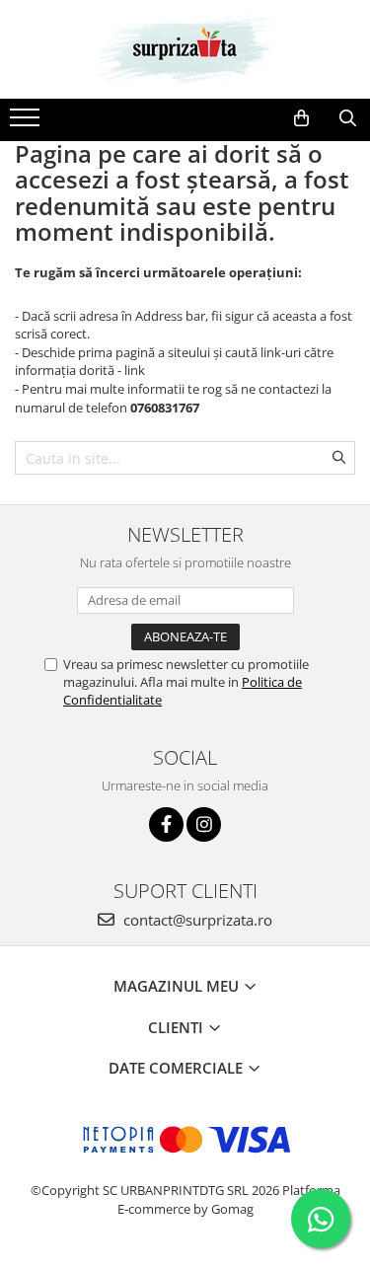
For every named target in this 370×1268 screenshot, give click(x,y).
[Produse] (27, 123)
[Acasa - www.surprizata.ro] (185, 49)
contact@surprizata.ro (195, 920)
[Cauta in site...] (348, 118)
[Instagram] (203, 824)
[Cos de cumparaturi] (301, 118)
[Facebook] (166, 824)
